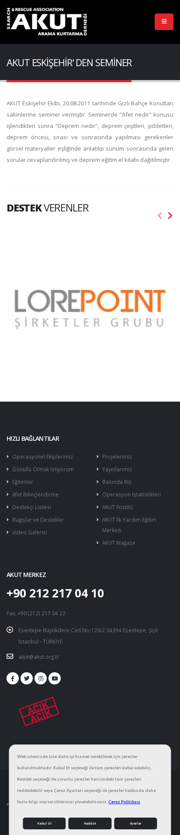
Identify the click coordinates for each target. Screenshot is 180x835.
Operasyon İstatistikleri (131, 494)
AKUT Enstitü (117, 506)
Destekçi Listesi (31, 506)
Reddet (90, 823)
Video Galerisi (29, 532)
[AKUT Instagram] (41, 678)
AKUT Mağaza (118, 542)
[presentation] (160, 215)
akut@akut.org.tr (38, 656)
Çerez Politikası (124, 801)
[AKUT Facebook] (13, 678)
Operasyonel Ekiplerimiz (42, 456)
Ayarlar (135, 823)
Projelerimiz (117, 456)
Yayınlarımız (117, 469)
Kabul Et (44, 823)
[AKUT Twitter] (27, 678)
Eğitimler (22, 481)
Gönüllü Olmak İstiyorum (43, 469)
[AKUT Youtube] (54, 678)
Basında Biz (117, 481)
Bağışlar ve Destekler (38, 519)
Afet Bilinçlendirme (35, 494)
